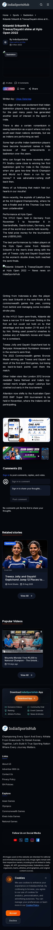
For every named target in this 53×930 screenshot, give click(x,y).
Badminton (28, 15)
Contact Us (7, 774)
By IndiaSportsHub (19, 39)
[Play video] (22, 641)
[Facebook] (38, 840)
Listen (10, 89)
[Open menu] (48, 4)
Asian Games (8, 801)
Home (5, 15)
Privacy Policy (8, 779)
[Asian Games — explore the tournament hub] (26, 453)
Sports (16, 15)
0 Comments (23, 83)
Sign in (6, 475)
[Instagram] (32, 840)
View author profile (17, 42)
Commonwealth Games (13, 811)
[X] (21, 840)
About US (6, 764)
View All (25, 596)
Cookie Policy (32, 905)
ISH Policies (7, 784)
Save (22, 89)
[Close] (45, 878)
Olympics (6, 806)
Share (35, 89)
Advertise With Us (10, 769)
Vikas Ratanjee (23, 98)
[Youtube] (15, 840)
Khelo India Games (11, 816)
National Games (9, 821)
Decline (13, 920)
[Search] (41, 4)
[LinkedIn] (26, 840)
